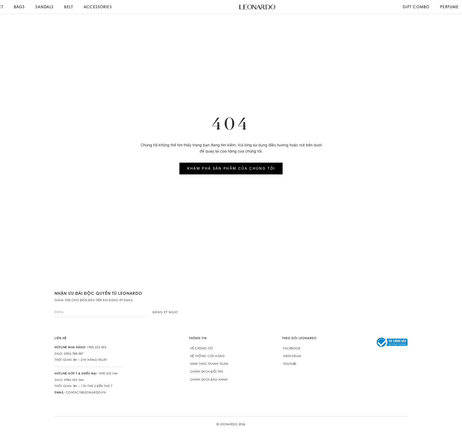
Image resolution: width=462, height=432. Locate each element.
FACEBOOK (291, 348)
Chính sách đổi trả (207, 371)
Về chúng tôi (201, 348)
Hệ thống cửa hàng (207, 356)
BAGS (19, 7)
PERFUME (449, 7)
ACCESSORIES (98, 7)
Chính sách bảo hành (209, 379)
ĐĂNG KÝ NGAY (165, 312)
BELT (68, 7)
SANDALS (44, 7)
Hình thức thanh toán (209, 364)
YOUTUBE (290, 364)
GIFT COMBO (416, 7)
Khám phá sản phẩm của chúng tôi (231, 168)
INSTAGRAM (292, 356)
